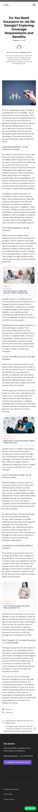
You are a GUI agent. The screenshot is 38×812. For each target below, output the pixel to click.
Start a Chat (32, 808)
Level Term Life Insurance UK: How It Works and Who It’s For (16, 607)
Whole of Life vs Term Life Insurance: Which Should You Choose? (18, 442)
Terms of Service (9, 799)
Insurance (9, 709)
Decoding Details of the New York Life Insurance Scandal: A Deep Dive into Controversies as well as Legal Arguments (18, 728)
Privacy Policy (8, 794)
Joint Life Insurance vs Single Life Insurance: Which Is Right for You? (15, 292)
